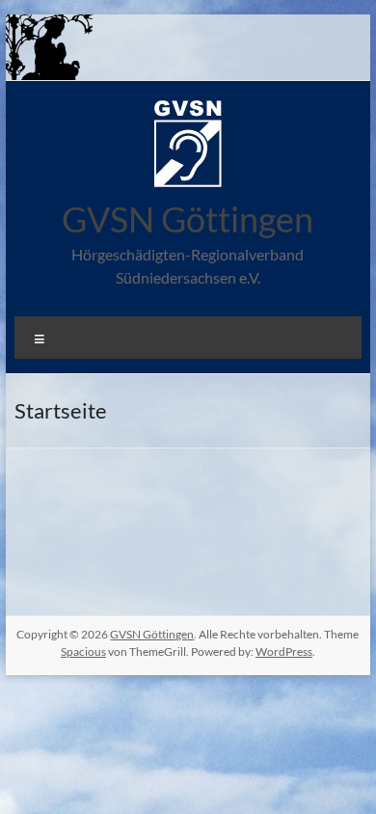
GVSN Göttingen (187, 219)
